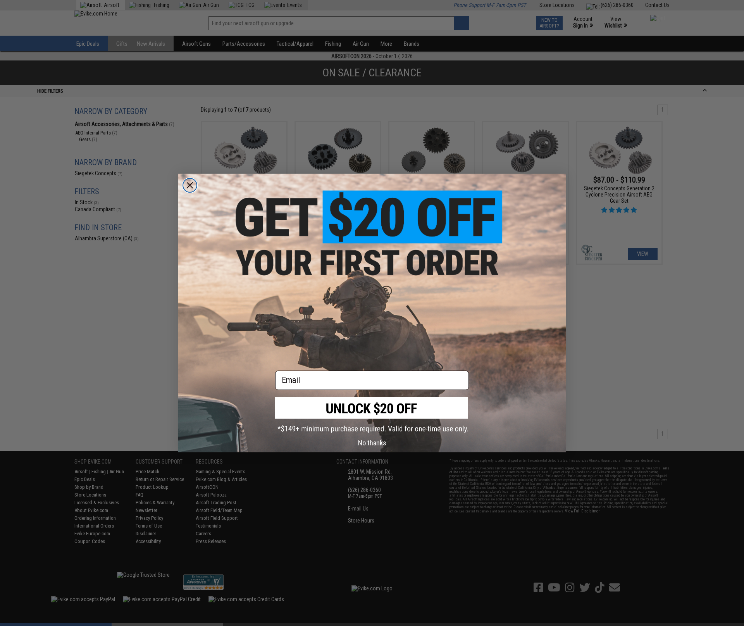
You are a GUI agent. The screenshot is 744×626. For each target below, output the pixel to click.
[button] (372, 415)
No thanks (372, 443)
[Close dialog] (190, 185)
